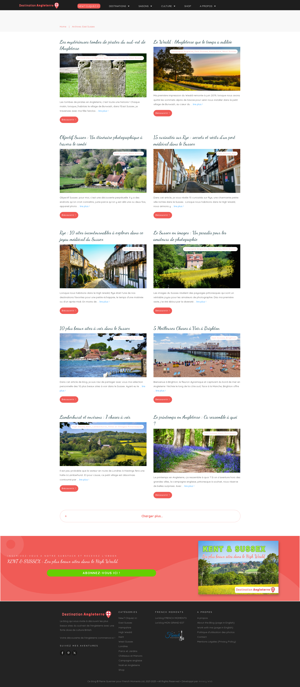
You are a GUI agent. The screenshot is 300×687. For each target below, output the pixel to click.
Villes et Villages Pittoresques (125, 426)
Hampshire (215, 51)
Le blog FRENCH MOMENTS (171, 618)
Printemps (230, 433)
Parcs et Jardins (128, 651)
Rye (234, 153)
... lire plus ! (102, 110)
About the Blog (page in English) (216, 622)
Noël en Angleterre (129, 665)
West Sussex (136, 58)
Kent (88, 426)
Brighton (231, 338)
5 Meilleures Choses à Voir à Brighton (186, 328)
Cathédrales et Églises (90, 58)
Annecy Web (205, 681)
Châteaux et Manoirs (130, 655)
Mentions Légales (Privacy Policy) (216, 641)
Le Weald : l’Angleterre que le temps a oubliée (192, 42)
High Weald (78, 426)
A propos (202, 618)
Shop (121, 669)
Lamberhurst (99, 426)
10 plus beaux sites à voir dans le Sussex (95, 328)
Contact (202, 636)
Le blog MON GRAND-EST (169, 622)
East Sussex (110, 58)
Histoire (122, 58)
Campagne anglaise (130, 660)
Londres (123, 646)
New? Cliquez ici (128, 618)
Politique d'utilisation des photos (216, 632)
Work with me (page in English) (215, 627)
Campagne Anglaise (182, 51)
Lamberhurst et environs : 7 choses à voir (95, 417)
